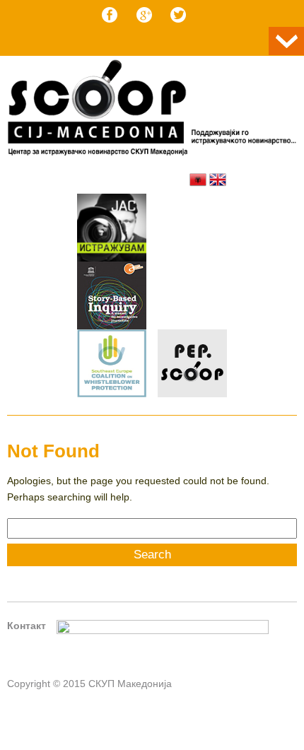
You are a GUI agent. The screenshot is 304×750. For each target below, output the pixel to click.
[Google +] (144, 15)
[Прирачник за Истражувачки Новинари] (111, 298)
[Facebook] (109, 15)
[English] (217, 179)
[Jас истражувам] (111, 230)
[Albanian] (197, 179)
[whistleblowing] (111, 365)
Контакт (26, 625)
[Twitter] (178, 15)
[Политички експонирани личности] (192, 365)
